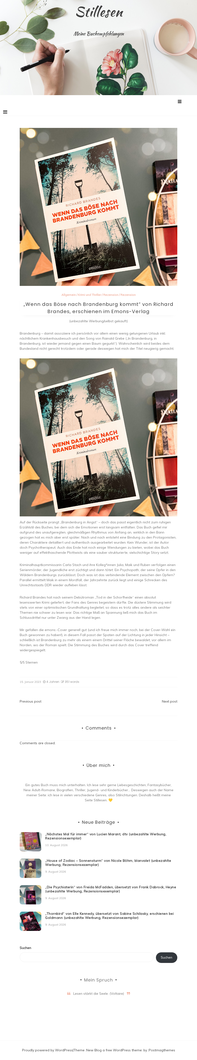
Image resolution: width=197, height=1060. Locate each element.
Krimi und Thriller (89, 294)
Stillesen (99, 12)
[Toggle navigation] (5, 112)
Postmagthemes (162, 1050)
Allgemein (69, 294)
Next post (169, 701)
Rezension (110, 294)
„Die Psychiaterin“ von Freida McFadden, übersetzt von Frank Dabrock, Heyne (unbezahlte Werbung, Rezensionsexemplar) (110, 889)
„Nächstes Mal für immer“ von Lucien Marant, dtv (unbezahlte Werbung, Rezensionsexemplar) (105, 836)
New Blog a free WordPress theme (114, 1050)
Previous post (30, 701)
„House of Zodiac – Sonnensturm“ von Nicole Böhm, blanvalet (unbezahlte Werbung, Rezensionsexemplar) (108, 862)
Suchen (25, 948)
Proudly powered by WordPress (47, 1050)
